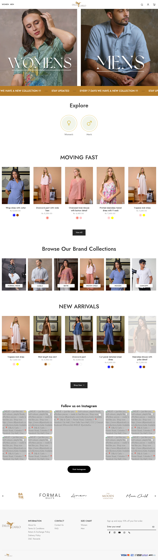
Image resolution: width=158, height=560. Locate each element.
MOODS (118, 286)
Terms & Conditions (36, 528)
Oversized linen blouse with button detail (79, 209)
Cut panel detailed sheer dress (79, 358)
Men (83, 528)
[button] (152, 344)
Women (84, 525)
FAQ (56, 528)
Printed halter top (142, 357)
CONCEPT (144, 286)
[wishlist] (19, 205)
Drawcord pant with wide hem (47, 209)
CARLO (40, 286)
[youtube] (119, 532)
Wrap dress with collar (16, 208)
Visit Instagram (79, 469)
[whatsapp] (124, 532)
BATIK (66, 286)
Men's (89, 134)
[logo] (79, 4)
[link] (38, 47)
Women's (68, 134)
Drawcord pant (47, 357)
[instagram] (114, 532)
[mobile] (129, 532)
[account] (148, 4)
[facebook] (109, 532)
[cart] (154, 4)
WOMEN (5, 4)
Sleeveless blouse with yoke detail (110, 358)
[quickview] (12, 205)
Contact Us (59, 525)
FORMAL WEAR (14, 286)
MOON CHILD (92, 286)
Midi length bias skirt (16, 357)
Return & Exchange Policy (39, 532)
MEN (12, 4)
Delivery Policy (34, 535)
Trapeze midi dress (142, 208)
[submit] (153, 527)
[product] (5, 205)
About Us (32, 525)
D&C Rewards (34, 538)
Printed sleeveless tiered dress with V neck (111, 209)
